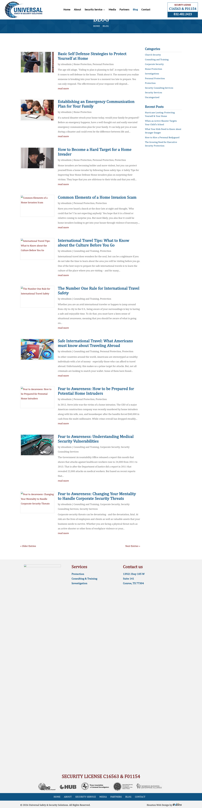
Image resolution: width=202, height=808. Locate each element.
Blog (135, 10)
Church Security (153, 54)
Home (66, 10)
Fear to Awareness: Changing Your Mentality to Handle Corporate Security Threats (97, 496)
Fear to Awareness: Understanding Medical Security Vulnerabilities (96, 438)
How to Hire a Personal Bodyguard (162, 137)
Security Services (89, 508)
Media (112, 10)
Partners (124, 10)
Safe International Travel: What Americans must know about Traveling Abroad (95, 343)
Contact (145, 10)
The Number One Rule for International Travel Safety (98, 290)
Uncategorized (152, 97)
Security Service (93, 10)
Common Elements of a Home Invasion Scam (97, 197)
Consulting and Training (86, 250)
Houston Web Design (158, 804)
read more (63, 88)
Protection (120, 160)
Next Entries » (132, 546)
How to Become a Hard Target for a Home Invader (95, 151)
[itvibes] (177, 804)
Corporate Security (110, 447)
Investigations (152, 73)
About (77, 10)
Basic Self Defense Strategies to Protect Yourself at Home (92, 56)
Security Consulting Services (159, 87)
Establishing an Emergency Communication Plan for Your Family (96, 104)
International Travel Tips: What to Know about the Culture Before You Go (93, 242)
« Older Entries (28, 546)
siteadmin (66, 64)
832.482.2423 (183, 14)
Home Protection (83, 64)
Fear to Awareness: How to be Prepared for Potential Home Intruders (96, 391)
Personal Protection (103, 64)
